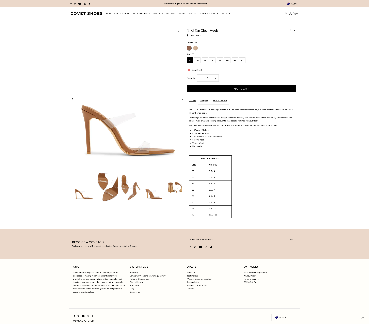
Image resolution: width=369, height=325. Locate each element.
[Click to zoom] (177, 30)
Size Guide (134, 285)
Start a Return (136, 282)
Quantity (191, 78)
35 (190, 60)
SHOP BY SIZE (207, 13)
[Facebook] (71, 4)
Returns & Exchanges (139, 279)
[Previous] (72, 99)
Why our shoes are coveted (199, 279)
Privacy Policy (249, 275)
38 (212, 60)
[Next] (182, 99)
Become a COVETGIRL (197, 285)
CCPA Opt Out (250, 282)
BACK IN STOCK (141, 13)
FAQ (132, 288)
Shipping (204, 100)
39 (220, 60)
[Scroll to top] (363, 317)
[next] (294, 30)
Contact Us (135, 292)
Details (192, 100)
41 (235, 60)
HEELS (157, 13)
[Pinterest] (75, 4)
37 (205, 60)
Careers (190, 288)
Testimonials (192, 275)
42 (242, 60)
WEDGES (171, 13)
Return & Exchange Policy (255, 272)
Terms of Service (251, 279)
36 (197, 60)
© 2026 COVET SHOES (84, 321)
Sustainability (193, 282)
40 (227, 60)
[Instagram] (84, 4)
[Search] (286, 13)
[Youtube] (79, 4)
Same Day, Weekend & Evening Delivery (147, 275)
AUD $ (294, 3)
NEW (108, 13)
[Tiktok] (89, 4)
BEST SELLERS (121, 13)
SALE (224, 13)
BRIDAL (193, 13)
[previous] (290, 30)
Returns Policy (220, 100)
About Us (191, 272)
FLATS (182, 13)
